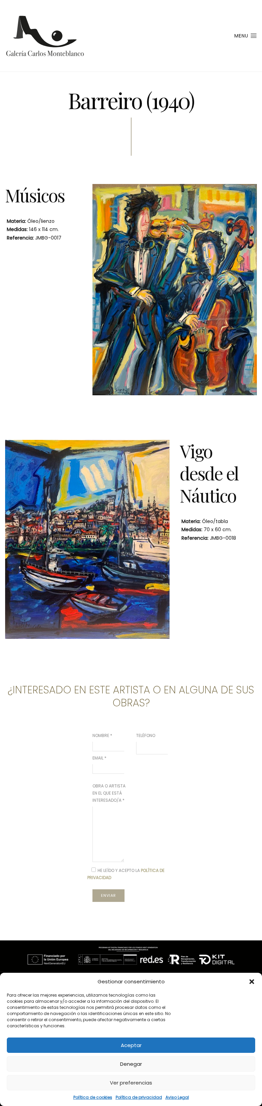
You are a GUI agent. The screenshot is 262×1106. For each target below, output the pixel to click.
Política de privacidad (139, 1097)
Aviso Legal (177, 1097)
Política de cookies (92, 1097)
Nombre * (102, 735)
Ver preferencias (131, 1082)
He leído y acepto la (125, 873)
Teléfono (145, 735)
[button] (251, 981)
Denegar (131, 1063)
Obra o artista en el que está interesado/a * (109, 793)
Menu (242, 35)
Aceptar (131, 1045)
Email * (99, 758)
